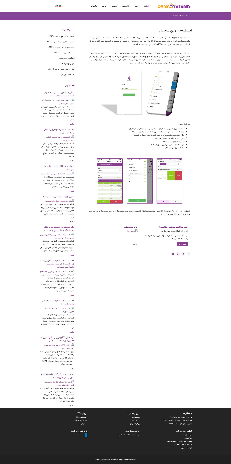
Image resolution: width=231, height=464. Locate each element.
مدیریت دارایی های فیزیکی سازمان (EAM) (177, 420)
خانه (187, 15)
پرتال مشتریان (135, 423)
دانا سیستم (126, 6)
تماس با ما (182, 244)
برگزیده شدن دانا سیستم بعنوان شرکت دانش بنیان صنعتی (58, 94)
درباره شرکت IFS (81, 417)
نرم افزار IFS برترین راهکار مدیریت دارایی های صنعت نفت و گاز (57, 339)
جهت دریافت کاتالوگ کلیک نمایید (129, 435)
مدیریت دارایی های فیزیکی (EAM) (60, 42)
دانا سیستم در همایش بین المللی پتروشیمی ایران (59, 131)
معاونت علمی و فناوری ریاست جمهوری (179, 441)
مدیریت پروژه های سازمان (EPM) (61, 47)
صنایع (136, 6)
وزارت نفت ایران (186, 447)
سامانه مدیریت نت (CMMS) (63, 53)
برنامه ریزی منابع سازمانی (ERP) (61, 36)
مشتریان (114, 6)
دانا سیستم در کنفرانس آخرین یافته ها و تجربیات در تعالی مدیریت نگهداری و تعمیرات (57, 263)
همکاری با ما (136, 420)
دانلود (104, 6)
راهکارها (146, 6)
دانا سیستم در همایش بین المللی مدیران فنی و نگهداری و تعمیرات (59, 228)
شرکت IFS (188, 438)
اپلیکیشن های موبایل (66, 58)
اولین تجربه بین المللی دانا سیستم (58, 196)
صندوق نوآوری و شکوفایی (183, 444)
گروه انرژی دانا (187, 435)
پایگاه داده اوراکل (67, 74)
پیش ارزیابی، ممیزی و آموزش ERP (61, 69)
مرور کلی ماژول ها (81, 420)
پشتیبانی (94, 6)
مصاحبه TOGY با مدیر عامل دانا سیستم (59, 168)
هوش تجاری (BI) (67, 63)
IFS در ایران (83, 423)
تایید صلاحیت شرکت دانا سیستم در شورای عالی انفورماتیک (57, 376)
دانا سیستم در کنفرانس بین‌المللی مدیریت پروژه (58, 302)
